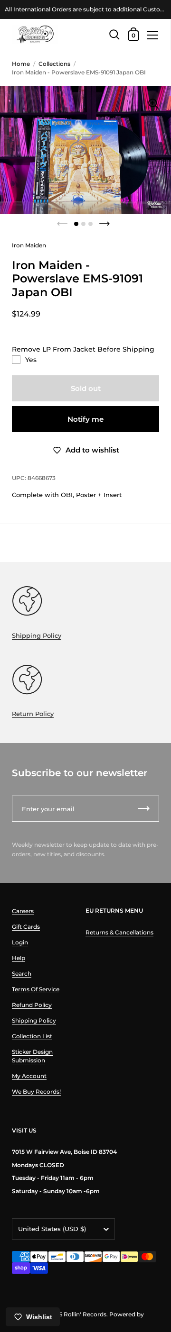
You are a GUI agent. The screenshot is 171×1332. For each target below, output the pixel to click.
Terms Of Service (35, 989)
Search (21, 973)
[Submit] (144, 809)
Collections (54, 63)
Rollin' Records (85, 1314)
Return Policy (33, 713)
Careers (23, 911)
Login (20, 942)
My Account (29, 1075)
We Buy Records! (36, 1091)
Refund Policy (32, 1004)
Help (18, 957)
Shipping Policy (36, 635)
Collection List (32, 1036)
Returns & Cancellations (119, 932)
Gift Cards (26, 926)
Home (21, 63)
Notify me (85, 419)
